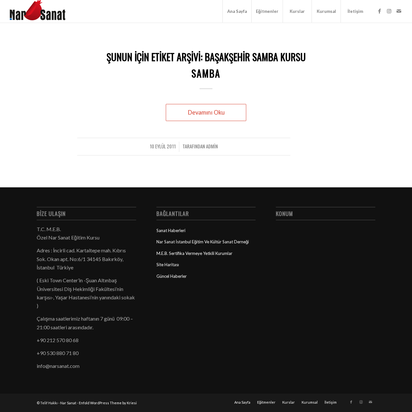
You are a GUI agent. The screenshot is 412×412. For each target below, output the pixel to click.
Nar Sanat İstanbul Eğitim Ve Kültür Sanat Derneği (202, 241)
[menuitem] (236, 11)
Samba (206, 73)
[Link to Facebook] (379, 11)
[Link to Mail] (399, 11)
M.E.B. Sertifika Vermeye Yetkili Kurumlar (194, 253)
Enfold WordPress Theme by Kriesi (108, 403)
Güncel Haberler (171, 276)
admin (212, 146)
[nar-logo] (41, 11)
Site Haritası (167, 264)
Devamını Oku (206, 112)
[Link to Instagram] (389, 11)
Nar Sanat (68, 403)
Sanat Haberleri (170, 230)
